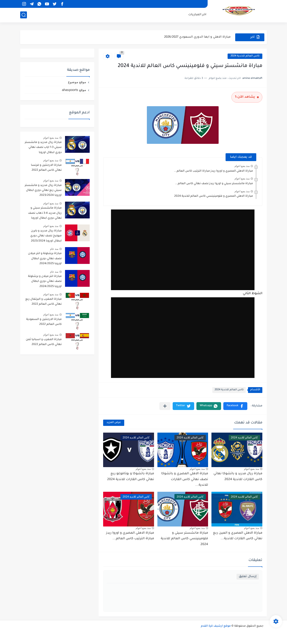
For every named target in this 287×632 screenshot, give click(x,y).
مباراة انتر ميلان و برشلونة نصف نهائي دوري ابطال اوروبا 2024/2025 (45, 281)
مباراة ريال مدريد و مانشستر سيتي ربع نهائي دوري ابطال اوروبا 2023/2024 (43, 190)
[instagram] (24, 4)
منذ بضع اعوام (242, 166)
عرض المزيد (114, 422)
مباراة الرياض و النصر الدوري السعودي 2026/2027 (195, 38)
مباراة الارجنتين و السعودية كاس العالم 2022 (44, 322)
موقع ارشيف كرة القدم (216, 626)
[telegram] (31, 4)
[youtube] (47, 4)
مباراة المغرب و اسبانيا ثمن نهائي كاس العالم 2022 (44, 342)
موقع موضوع (77, 82)
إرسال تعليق (248, 576)
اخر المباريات (197, 14)
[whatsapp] (39, 4)
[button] (235, 406)
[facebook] (62, 4)
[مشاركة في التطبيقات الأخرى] (164, 406)
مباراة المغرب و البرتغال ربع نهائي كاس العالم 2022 (43, 302)
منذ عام (54, 248)
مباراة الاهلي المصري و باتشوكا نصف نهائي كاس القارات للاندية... (184, 479)
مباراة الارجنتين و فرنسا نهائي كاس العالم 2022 (46, 168)
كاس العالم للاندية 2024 (244, 56)
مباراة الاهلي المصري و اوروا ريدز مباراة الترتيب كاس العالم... (213, 171)
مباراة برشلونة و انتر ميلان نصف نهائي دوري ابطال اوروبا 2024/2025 (45, 258)
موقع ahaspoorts (74, 90)
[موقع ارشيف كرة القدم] (239, 10)
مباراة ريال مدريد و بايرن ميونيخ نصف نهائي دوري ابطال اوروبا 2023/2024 (46, 236)
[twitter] (54, 4)
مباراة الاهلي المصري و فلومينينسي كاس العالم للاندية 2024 (213, 196)
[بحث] (23, 14)
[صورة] (77, 144)
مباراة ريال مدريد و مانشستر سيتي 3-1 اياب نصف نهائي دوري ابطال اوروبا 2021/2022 (43, 148)
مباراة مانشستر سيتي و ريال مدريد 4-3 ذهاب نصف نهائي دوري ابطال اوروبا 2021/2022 (45, 214)
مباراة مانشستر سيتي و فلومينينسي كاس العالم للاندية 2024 (184, 538)
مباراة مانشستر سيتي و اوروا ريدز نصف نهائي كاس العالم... (214, 183)
